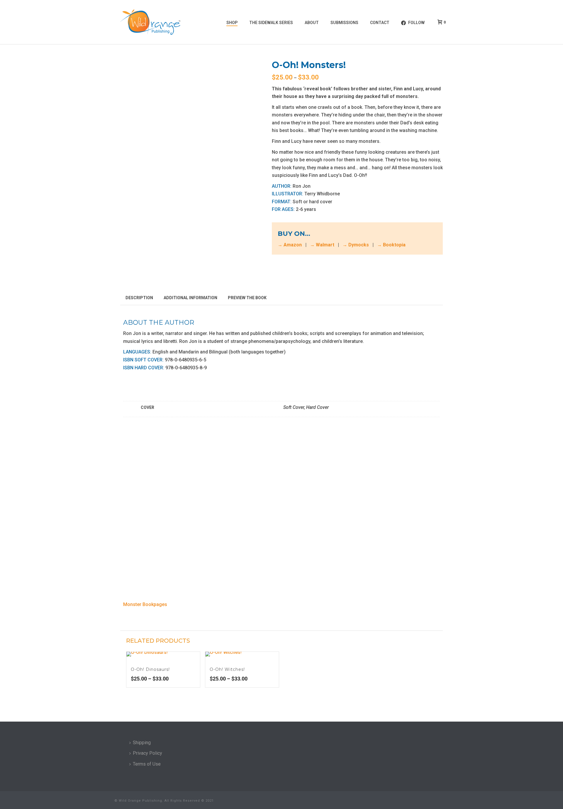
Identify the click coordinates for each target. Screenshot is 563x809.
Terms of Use (147, 764)
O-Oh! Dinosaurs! (150, 669)
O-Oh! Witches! (227, 669)
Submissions (344, 22)
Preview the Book (247, 297)
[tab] (139, 297)
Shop (232, 22)
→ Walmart (322, 245)
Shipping (142, 742)
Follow (416, 22)
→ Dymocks (355, 245)
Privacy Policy (147, 753)
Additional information (190, 297)
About (312, 22)
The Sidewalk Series (271, 22)
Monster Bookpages (145, 604)
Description (139, 297)
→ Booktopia (391, 245)
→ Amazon (290, 245)
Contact (379, 22)
